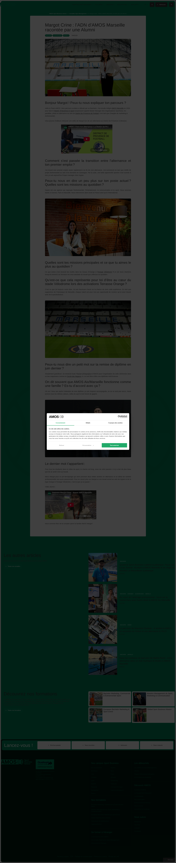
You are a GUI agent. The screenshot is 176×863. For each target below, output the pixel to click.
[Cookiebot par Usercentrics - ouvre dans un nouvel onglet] (119, 416)
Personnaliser (86, 445)
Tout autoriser (114, 445)
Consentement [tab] (60, 423)
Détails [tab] (88, 423)
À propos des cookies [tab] (115, 423)
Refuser (61, 445)
